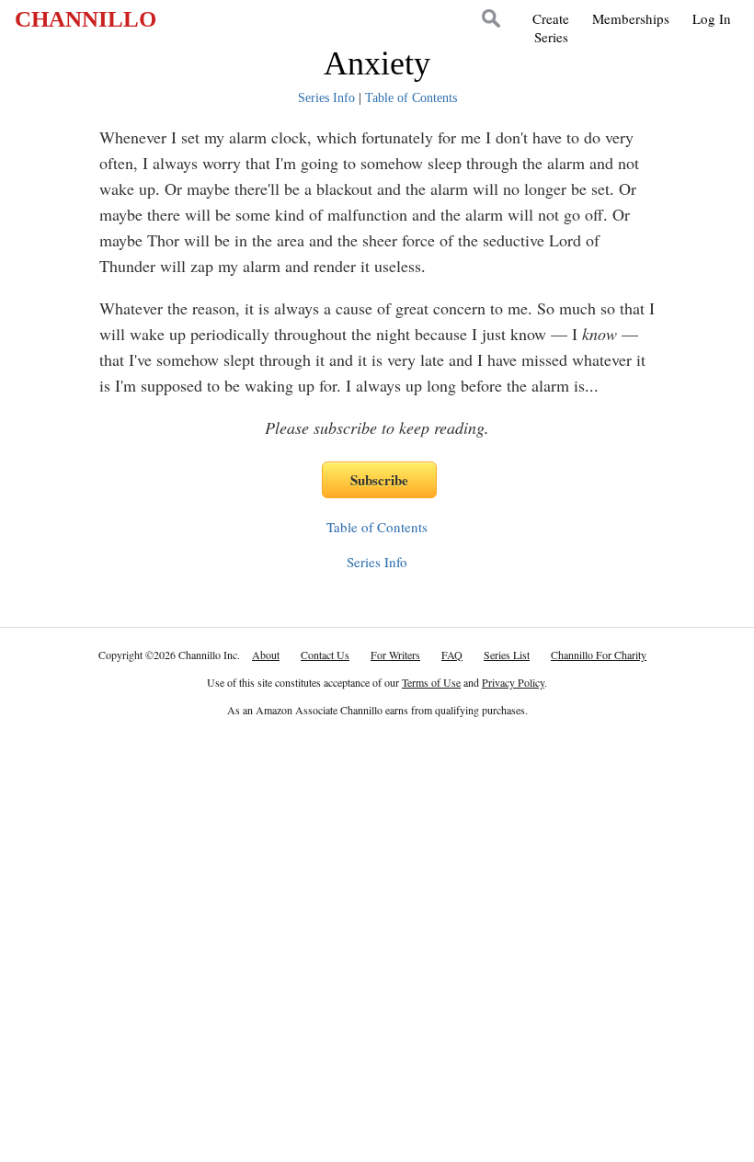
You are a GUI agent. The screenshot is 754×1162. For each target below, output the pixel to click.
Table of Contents (411, 98)
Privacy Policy (513, 682)
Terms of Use (431, 682)
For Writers (395, 654)
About (266, 654)
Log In (711, 18)
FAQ (452, 654)
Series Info (326, 98)
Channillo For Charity (598, 654)
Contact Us (325, 654)
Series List (507, 654)
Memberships (630, 18)
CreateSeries (550, 27)
